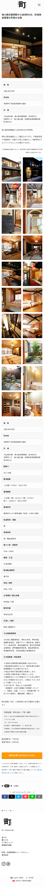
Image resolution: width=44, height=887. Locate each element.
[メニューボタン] (39, 5)
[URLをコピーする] (39, 797)
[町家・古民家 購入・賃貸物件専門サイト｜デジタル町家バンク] (22, 5)
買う (6, 786)
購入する (5, 840)
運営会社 (5, 855)
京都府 (16, 786)
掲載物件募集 (6, 845)
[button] (5, 797)
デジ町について (7, 842)
